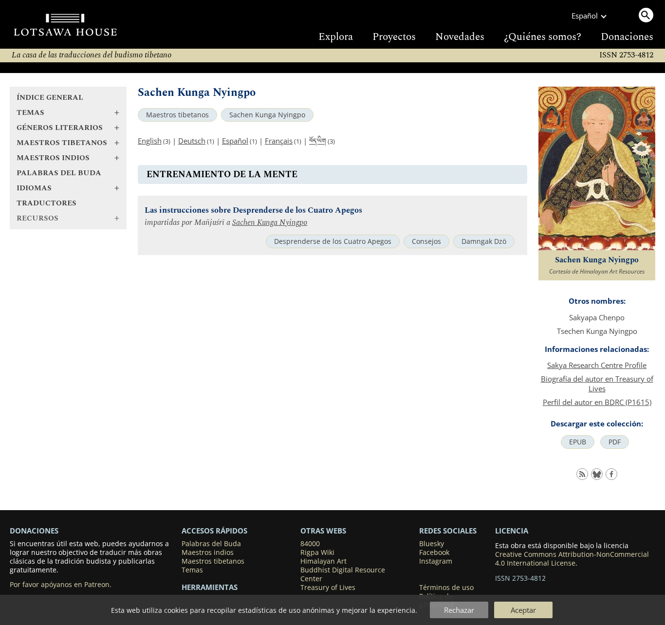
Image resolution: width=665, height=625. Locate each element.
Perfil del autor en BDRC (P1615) (597, 402)
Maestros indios (208, 552)
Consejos (426, 241)
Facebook (434, 552)
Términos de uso (446, 587)
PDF (615, 442)
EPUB (577, 442)
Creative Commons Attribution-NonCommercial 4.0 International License (572, 559)
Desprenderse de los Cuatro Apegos (332, 241)
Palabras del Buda (59, 173)
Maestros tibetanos (177, 114)
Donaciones (627, 37)
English (150, 141)
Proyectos (394, 37)
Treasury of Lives (327, 587)
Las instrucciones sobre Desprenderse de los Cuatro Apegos (253, 210)
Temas (192, 570)
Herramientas (210, 587)
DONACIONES (34, 530)
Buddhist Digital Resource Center (342, 574)
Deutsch (191, 141)
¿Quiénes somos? (542, 37)
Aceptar (523, 610)
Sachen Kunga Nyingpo (267, 114)
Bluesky (431, 543)
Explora (335, 37)
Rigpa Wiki (317, 552)
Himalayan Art (323, 561)
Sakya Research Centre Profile (597, 365)
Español (235, 141)
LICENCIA (511, 530)
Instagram (435, 561)
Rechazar (459, 610)
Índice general (50, 97)
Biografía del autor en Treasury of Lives (597, 383)
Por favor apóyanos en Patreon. (60, 584)
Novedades (459, 37)
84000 (310, 543)
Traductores (46, 203)
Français (279, 141)
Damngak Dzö (484, 241)
